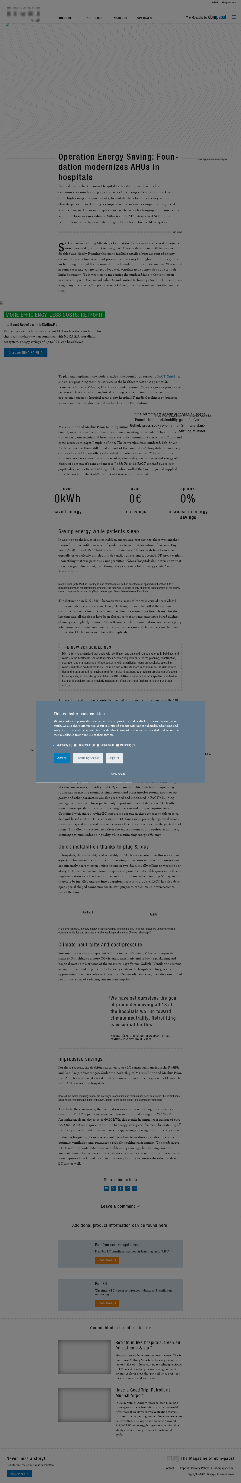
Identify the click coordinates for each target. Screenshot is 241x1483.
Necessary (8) (64, 745)
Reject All (114, 758)
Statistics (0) (107, 745)
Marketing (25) (128, 745)
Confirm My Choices (88, 758)
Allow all (61, 758)
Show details (118, 774)
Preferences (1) (86, 745)
